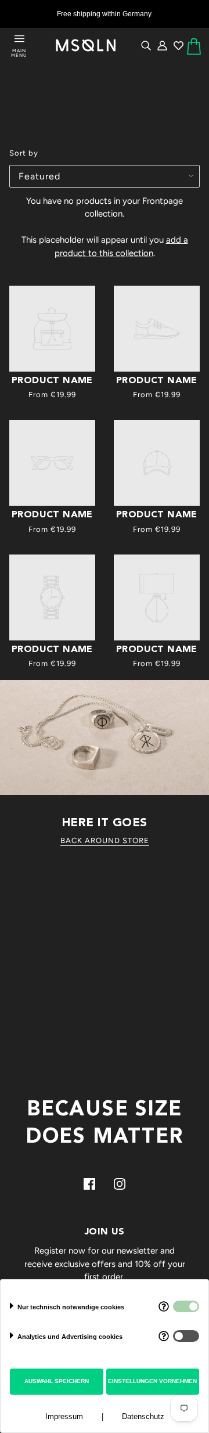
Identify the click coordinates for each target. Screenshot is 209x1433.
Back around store (104, 841)
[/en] (86, 45)
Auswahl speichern (56, 1381)
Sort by (23, 153)
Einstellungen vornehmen (152, 1381)
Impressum (64, 1416)
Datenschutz (143, 1416)
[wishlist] (178, 45)
